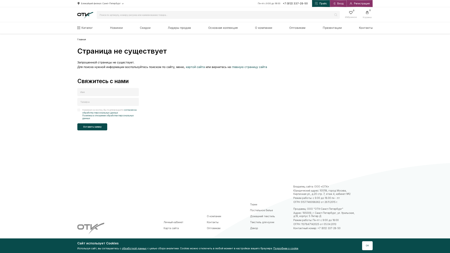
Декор (254, 228)
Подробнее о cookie (285, 248)
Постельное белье (261, 210)
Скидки (145, 28)
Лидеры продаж (179, 28)
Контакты (366, 28)
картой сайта (195, 67)
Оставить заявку (92, 126)
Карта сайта (171, 228)
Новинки (116, 28)
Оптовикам (297, 28)
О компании (263, 28)
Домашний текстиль (262, 216)
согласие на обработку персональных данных (109, 111)
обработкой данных (134, 248)
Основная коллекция (223, 28)
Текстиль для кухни (262, 222)
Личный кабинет (173, 222)
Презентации (332, 28)
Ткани (253, 204)
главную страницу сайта (249, 67)
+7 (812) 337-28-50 (295, 3)
